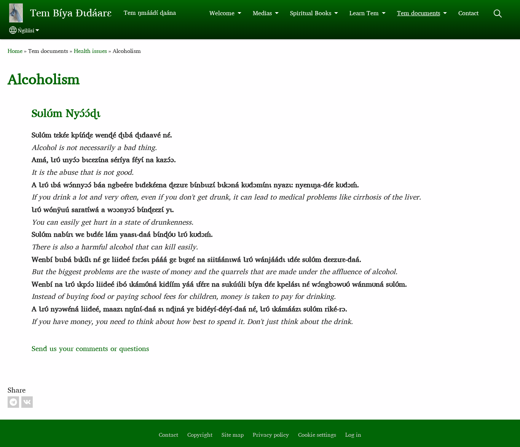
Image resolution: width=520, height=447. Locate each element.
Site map (233, 434)
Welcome (221, 13)
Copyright (199, 434)
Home (15, 51)
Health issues (90, 51)
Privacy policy (271, 434)
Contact (468, 13)
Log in (353, 434)
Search (497, 13)
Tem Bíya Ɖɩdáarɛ (71, 12)
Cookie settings (317, 434)
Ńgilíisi (26, 30)
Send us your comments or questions (90, 348)
